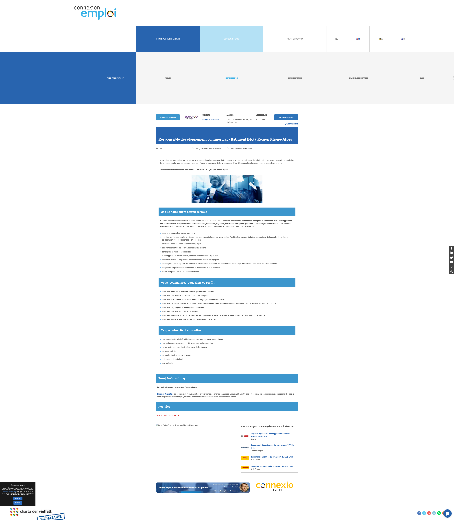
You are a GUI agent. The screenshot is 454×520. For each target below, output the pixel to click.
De (382, 39)
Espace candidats (231, 39)
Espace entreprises (294, 39)
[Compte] (336, 39)
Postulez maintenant (286, 117)
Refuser (17, 503)
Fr (359, 39)
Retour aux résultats (168, 117)
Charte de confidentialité (9, 491)
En (404, 39)
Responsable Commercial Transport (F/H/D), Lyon (272, 457)
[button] (447, 513)
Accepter (18, 498)
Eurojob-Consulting (210, 119)
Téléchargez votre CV (115, 78)
